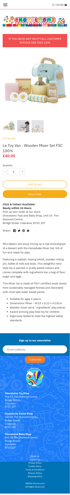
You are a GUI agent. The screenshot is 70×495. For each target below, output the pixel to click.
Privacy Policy (35, 463)
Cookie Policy (34, 466)
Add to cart (35, 184)
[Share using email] (28, 230)
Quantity (7, 165)
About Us (34, 456)
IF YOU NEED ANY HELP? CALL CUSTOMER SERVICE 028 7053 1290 (35, 40)
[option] (9, 126)
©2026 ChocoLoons (35, 483)
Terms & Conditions (35, 469)
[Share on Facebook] (14, 230)
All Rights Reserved (34, 486)
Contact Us (35, 459)
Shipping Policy (35, 476)
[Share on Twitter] (19, 230)
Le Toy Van (9, 138)
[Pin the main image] (23, 230)
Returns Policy (35, 473)
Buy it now (34, 194)
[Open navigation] (5, 4)
